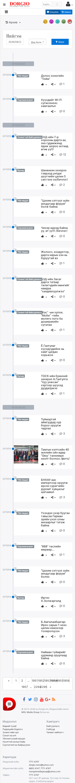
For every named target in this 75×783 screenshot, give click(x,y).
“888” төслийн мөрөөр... (51, 548)
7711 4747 (34, 761)
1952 (41, 680)
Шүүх (61, 41)
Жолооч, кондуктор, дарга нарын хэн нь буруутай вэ (55, 255)
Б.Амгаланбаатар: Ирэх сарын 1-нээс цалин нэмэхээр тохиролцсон (54, 626)
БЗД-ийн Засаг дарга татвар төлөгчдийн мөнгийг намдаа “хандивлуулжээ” (55, 285)
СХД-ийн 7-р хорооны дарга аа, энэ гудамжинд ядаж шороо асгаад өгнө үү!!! (54, 143)
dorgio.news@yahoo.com (41, 765)
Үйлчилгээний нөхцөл (14, 738)
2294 (37, 687)
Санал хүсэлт (9, 735)
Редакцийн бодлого (13, 729)
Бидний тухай (9, 726)
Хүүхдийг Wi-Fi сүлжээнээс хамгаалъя (51, 103)
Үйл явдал (22, 75)
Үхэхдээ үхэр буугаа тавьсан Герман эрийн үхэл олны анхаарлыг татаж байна (55, 519)
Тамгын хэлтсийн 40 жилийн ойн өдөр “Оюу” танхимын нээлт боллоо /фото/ (55, 454)
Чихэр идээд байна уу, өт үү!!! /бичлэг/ (54, 229)
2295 (43, 687)
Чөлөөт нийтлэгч (54, 732)
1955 (60, 680)
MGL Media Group (30, 712)
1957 (24, 687)
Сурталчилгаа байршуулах (16, 745)
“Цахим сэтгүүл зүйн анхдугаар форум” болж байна (55, 203)
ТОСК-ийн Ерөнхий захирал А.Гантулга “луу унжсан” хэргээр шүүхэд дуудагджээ (54, 382)
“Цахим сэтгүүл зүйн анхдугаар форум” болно (55, 573)
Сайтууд (50, 729)
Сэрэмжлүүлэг (25, 100)
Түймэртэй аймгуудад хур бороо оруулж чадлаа (51, 423)
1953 (47, 680)
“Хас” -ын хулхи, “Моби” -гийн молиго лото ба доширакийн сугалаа (52, 318)
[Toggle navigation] (6, 12)
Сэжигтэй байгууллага (29, 137)
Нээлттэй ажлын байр (14, 741)
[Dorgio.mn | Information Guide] (9, 703)
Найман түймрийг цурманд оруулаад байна (54, 655)
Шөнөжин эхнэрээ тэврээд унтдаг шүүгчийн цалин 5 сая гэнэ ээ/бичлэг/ (54, 174)
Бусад (20, 170)
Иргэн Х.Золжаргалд (51, 599)
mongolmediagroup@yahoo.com (44, 771)
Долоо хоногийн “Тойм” (52, 77)
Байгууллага (52, 726)
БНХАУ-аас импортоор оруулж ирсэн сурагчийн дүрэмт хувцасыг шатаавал (54, 486)
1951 (35, 680)
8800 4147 (34, 768)
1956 (66, 680)
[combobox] (37, 42)
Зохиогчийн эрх (11, 732)
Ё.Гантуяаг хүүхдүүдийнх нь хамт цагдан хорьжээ (52, 350)
